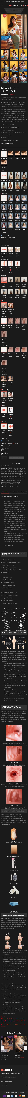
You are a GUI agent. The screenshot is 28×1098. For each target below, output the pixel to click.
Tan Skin (23, 478)
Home (7, 10)
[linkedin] (14, 486)
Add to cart (17, 457)
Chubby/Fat (20, 470)
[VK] (9, 486)
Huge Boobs (7, 473)
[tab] (5, 492)
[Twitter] (5, 486)
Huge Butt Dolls (15, 473)
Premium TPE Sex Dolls (14, 478)
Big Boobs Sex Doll (14, 482)
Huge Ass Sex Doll (6, 483)
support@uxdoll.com (10, 1077)
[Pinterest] (11, 486)
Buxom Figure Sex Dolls (10, 470)
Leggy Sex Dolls (17, 474)
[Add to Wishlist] (11, 1051)
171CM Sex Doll (8, 480)
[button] (1, 1)
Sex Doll (11, 10)
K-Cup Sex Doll (15, 483)
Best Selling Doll (17, 480)
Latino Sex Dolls (8, 474)
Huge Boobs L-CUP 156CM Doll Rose (5, 1055)
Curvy (2, 471)
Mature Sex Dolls (16, 476)
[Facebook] (7, 486)
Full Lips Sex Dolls (18, 10)
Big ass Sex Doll (5, 482)
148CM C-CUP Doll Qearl (18, 1054)
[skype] (17, 486)
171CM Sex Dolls (12, 468)
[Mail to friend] (12, 486)
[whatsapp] (16, 486)
